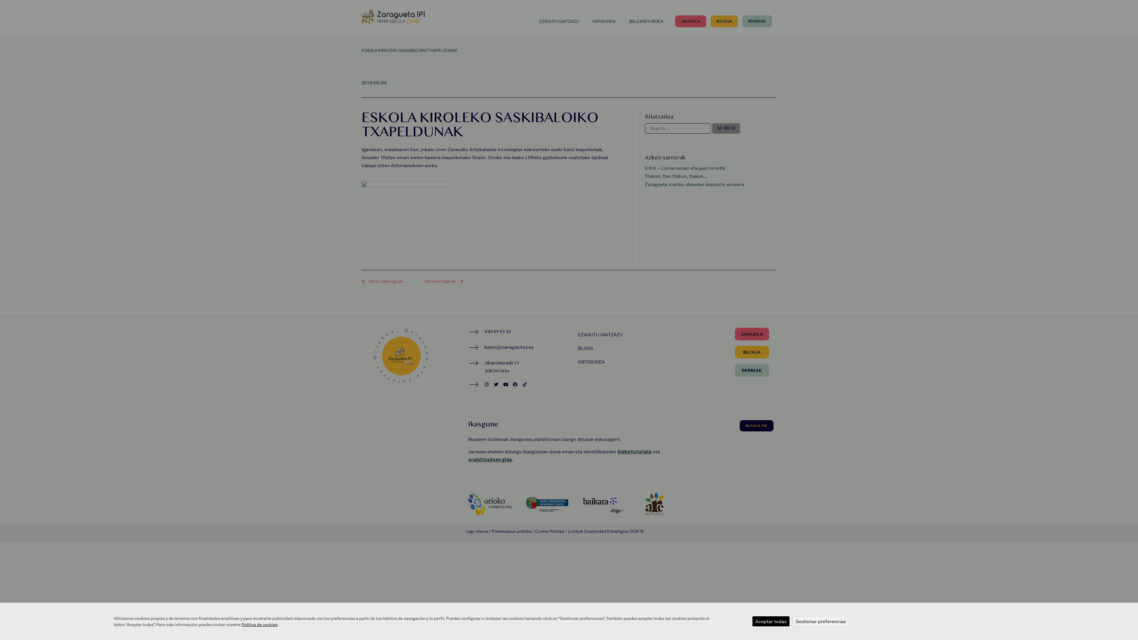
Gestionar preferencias (821, 621)
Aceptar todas (771, 621)
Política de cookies (259, 624)
